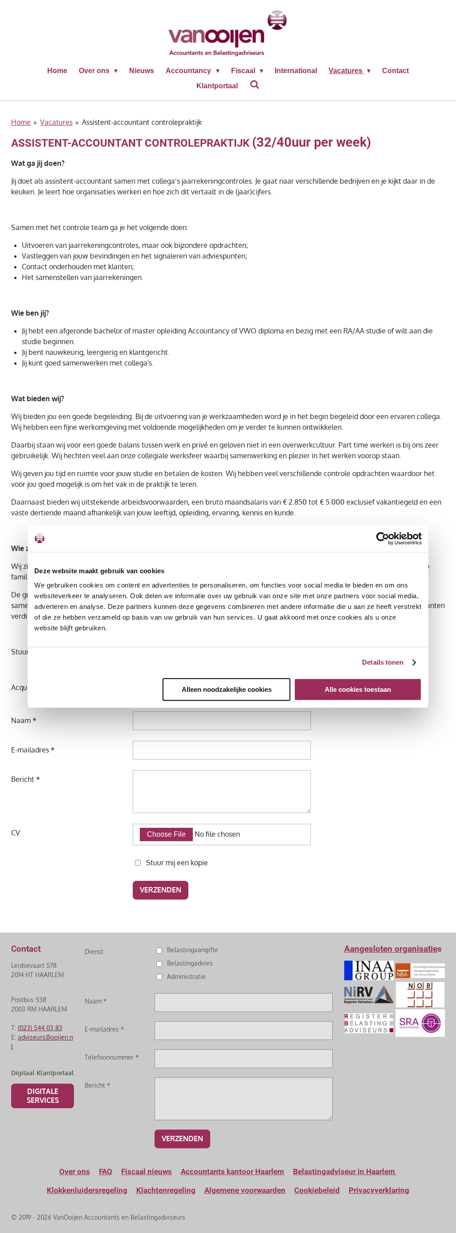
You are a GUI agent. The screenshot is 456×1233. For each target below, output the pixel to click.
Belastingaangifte (192, 950)
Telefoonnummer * (112, 1057)
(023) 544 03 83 (40, 1028)
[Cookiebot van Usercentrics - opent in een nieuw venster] (383, 538)
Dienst (94, 951)
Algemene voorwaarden (244, 1190)
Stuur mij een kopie (177, 862)
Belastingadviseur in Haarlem (345, 1171)
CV (15, 832)
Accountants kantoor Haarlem (232, 1171)
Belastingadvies (190, 963)
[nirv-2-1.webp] (369, 995)
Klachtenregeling (165, 1190)
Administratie (186, 976)
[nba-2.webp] (420, 970)
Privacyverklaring (379, 1190)
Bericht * (25, 779)
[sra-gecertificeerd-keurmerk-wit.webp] (420, 1022)
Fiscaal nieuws (146, 1171)
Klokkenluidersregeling (87, 1190)
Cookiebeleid (317, 1190)
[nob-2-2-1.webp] (420, 995)
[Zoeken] (254, 84)
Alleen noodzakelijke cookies (227, 689)
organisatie (416, 949)
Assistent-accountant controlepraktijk (142, 122)
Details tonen (382, 662)
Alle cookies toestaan (358, 689)
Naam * (24, 720)
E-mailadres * (33, 749)
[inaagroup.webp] (369, 970)
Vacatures (56, 122)
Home (21, 122)
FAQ (105, 1171)
